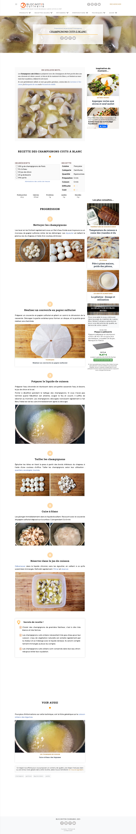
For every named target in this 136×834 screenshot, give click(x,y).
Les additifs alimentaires (103, 293)
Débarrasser (20, 566)
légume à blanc (38, 776)
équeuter (70, 233)
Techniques (97, 13)
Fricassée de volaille (48, 84)
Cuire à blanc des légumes (50, 757)
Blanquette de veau (31, 84)
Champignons (77, 28)
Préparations (79, 13)
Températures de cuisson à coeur (103, 227)
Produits (24, 13)
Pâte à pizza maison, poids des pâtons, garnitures (103, 265)
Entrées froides (103, 97)
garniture (29, 776)
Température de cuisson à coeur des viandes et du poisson (103, 232)
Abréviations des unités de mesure (37, 181)
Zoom (112, 13)
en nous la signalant (76, 770)
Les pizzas (103, 260)
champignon (20, 776)
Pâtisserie (61, 13)
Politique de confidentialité (69, 829)
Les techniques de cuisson (50, 754)
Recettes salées (42, 13)
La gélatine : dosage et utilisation (103, 298)
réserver (64, 569)
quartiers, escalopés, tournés (27, 470)
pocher (48, 776)
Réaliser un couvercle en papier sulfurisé (50, 363)
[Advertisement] (68, 59)
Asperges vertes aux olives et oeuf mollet (103, 102)
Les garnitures (67, 28)
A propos (64, 829)
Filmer (56, 569)
